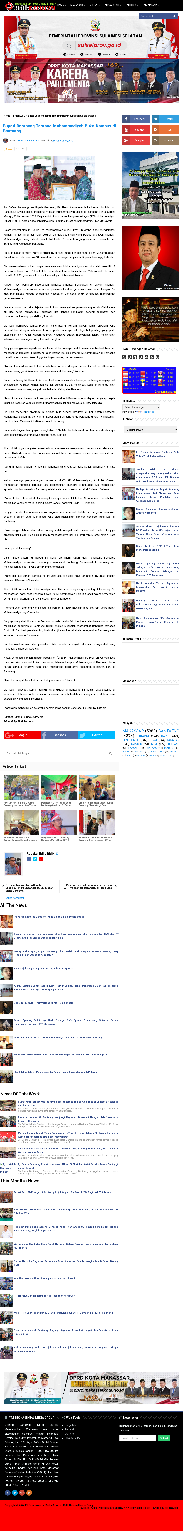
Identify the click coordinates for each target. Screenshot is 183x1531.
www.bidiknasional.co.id (137, 1507)
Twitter (97, 735)
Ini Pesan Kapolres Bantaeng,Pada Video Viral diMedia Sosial (49, 916)
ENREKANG (173, 744)
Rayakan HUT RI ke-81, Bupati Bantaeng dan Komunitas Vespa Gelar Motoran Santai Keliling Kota (20, 807)
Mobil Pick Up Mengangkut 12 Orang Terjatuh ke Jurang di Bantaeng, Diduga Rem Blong (63, 1313)
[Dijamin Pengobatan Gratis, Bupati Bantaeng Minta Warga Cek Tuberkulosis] (97, 787)
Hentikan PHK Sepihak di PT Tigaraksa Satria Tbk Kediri (45, 1278)
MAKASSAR (133, 731)
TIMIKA (152, 755)
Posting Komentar (14, 897)
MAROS (168, 747)
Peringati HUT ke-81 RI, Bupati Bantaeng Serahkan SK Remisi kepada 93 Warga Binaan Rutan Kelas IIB (56, 807)
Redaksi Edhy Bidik (41, 853)
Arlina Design (98, 1507)
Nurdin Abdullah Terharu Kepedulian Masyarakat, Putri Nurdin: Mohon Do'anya (58, 1037)
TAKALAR (173, 740)
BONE (154, 744)
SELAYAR (174, 751)
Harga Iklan (71, 1425)
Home (7, 116)
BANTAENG (19, 116)
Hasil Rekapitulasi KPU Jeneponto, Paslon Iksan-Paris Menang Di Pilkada (55, 1072)
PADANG (140, 755)
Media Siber (171, 1507)
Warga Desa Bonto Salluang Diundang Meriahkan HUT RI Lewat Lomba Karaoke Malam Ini (57, 840)
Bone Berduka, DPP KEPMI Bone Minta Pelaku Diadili (43, 1003)
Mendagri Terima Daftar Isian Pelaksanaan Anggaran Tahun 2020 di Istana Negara (60, 1054)
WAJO (125, 751)
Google (22, 735)
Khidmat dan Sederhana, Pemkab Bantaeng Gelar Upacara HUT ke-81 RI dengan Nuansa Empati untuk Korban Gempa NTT (95, 841)
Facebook (59, 735)
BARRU (165, 736)
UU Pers (69, 1433)
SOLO (130, 755)
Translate (148, 411)
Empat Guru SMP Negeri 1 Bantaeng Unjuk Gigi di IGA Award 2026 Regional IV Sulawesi (63, 1192)
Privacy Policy (72, 1438)
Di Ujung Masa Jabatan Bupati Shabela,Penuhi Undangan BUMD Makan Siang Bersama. (29, 888)
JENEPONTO (130, 740)
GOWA (153, 740)
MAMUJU (136, 744)
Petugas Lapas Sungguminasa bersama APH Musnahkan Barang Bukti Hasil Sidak (88, 886)
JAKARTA (143, 736)
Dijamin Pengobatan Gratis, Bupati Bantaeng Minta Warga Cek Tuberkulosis (96, 805)
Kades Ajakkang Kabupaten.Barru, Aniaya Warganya (43, 968)
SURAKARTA (165, 755)
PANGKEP (133, 747)
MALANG (152, 747)
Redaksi (69, 1429)
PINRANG (139, 751)
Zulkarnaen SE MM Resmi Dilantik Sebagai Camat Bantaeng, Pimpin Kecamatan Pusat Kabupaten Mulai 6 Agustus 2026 (20, 841)
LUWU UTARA (157, 751)
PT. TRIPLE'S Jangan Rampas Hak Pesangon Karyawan (44, 1295)
